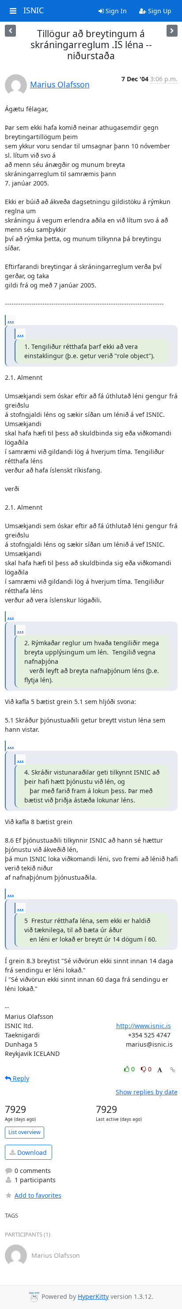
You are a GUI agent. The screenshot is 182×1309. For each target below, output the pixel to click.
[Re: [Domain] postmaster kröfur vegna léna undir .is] (10, 31)
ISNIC (33, 10)
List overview (24, 1132)
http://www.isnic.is (143, 1025)
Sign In (115, 11)
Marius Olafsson (60, 84)
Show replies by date (147, 1092)
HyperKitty (93, 1296)
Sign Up (158, 11)
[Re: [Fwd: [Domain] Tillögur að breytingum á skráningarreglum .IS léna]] (172, 31)
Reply (20, 1078)
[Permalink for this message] (173, 1070)
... (11, 320)
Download (31, 1152)
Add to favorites (38, 1195)
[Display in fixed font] (160, 1070)
